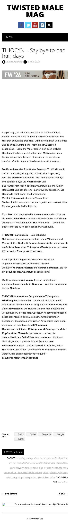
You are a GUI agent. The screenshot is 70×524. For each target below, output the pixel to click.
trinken (45, 477)
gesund (36, 467)
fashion (26, 462)
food (65, 462)
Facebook (21, 25)
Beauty (19, 452)
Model (31, 472)
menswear (22, 472)
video (52, 477)
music (46, 472)
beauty (50, 458)
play (65, 472)
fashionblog (37, 462)
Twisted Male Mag (35, 10)
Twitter (28, 25)
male (65, 467)
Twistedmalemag (14, 61)
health (55, 467)
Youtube (35, 25)
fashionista (49, 462)
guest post (46, 467)
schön (9, 477)
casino (64, 458)
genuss (28, 467)
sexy (15, 477)
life (60, 467)
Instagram (42, 25)
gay (22, 467)
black (57, 458)
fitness (59, 462)
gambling (14, 467)
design (12, 462)
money (38, 472)
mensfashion (10, 472)
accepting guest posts (26, 458)
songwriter (30, 477)
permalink (62, 482)
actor (40, 458)
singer (21, 477)
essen (19, 462)
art (45, 458)
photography (56, 472)
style (39, 477)
